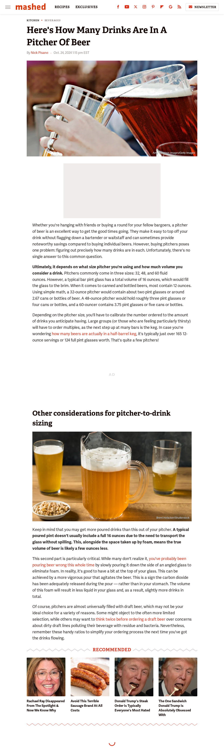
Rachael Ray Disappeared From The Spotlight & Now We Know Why (46, 705)
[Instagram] (144, 7)
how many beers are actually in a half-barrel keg (94, 333)
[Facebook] (118, 7)
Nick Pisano (39, 53)
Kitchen (33, 20)
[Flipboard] (161, 7)
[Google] (170, 7)
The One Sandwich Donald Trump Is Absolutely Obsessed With (175, 708)
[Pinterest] (153, 7)
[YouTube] (127, 7)
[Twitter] (135, 7)
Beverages (53, 20)
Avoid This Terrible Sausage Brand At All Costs (86, 705)
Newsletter (205, 7)
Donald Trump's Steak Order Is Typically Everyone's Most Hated (132, 705)
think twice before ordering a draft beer (130, 619)
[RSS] (179, 7)
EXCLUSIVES (86, 7)
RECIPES (62, 7)
